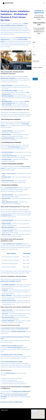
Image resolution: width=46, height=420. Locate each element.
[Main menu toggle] (43, 3)
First (33, 47)
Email (34, 54)
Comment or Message (37, 67)
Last (33, 51)
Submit (35, 79)
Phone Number (36, 61)
